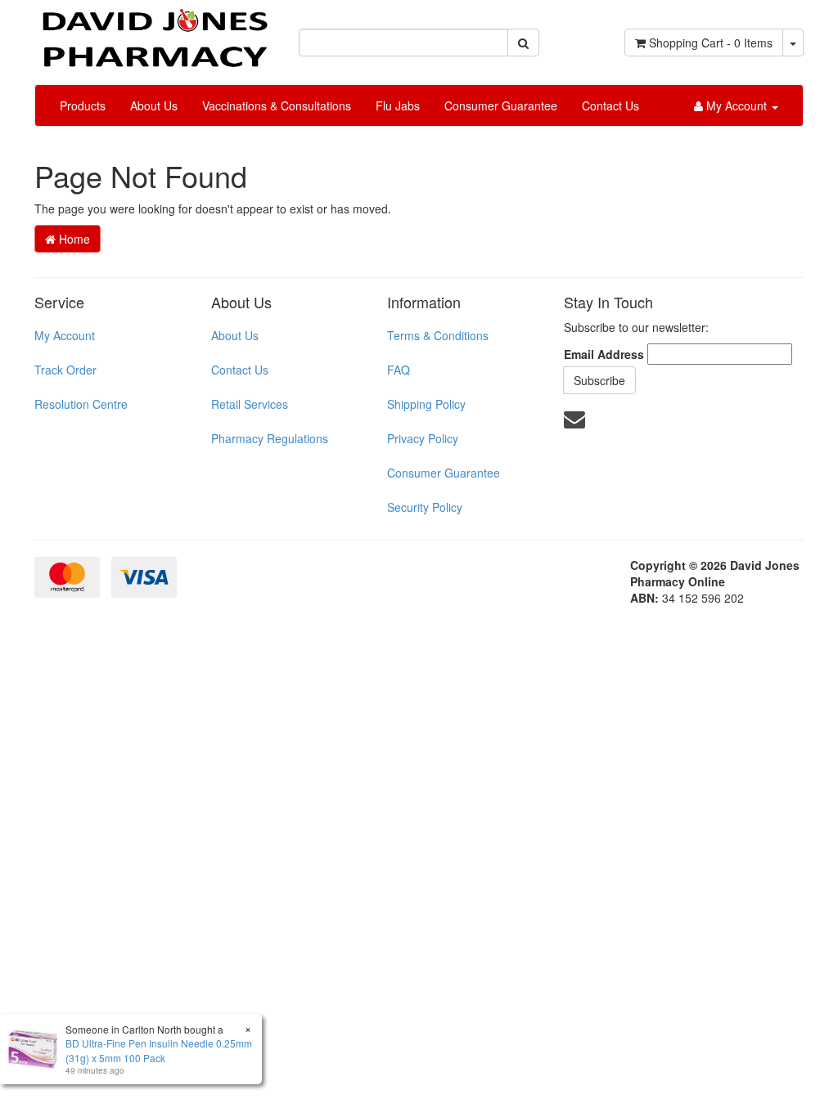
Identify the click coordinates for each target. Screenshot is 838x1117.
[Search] (523, 42)
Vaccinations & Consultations (276, 105)
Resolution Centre (81, 404)
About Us (154, 105)
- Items (711, 42)
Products (83, 105)
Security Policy (424, 507)
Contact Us (610, 105)
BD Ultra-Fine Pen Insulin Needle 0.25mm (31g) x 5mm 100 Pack (158, 1050)
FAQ (398, 369)
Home (73, 239)
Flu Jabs (398, 105)
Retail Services (249, 404)
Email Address (604, 354)
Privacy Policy (422, 438)
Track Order (65, 369)
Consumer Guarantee (500, 105)
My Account (64, 335)
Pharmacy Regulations (269, 438)
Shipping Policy (426, 404)
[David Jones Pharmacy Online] (154, 32)
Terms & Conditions (438, 335)
